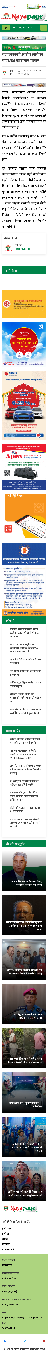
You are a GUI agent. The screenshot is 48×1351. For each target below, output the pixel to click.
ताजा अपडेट (13, 730)
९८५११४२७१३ (8, 1318)
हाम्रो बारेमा (7, 1228)
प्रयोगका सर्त (8, 1249)
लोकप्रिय (11, 621)
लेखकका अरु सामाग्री (23, 249)
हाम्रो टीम (6, 1234)
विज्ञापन (6, 1244)
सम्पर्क (5, 1239)
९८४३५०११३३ (8, 1328)
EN (6, 28)
